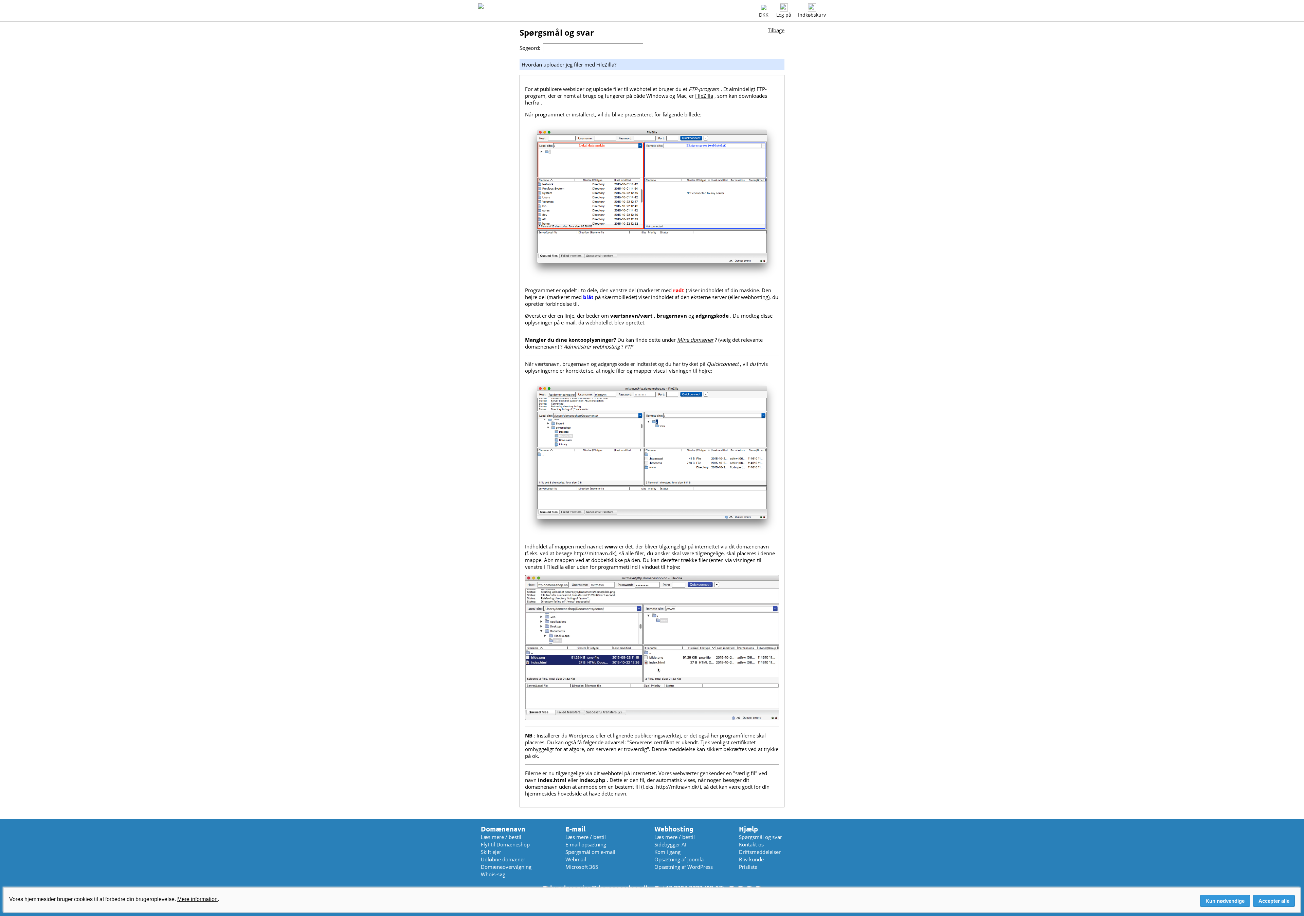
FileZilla (704, 95)
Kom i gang (667, 851)
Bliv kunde (751, 859)
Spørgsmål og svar (760, 837)
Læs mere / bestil (501, 837)
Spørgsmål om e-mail (590, 851)
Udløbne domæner (503, 859)
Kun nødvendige (1225, 901)
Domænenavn (503, 829)
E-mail (575, 829)
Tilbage (776, 30)
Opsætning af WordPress (683, 866)
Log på (783, 15)
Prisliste (748, 866)
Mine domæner (695, 339)
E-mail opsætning (585, 844)
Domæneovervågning (506, 866)
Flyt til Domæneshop (505, 844)
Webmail (575, 859)
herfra (532, 102)
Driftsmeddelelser (760, 851)
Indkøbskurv (812, 15)
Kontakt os (751, 844)
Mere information (197, 899)
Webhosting (673, 829)
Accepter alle (1273, 901)
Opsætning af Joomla (679, 859)
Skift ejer (491, 851)
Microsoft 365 (581, 866)
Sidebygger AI (670, 844)
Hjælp (748, 829)
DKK (763, 15)
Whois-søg (493, 874)
